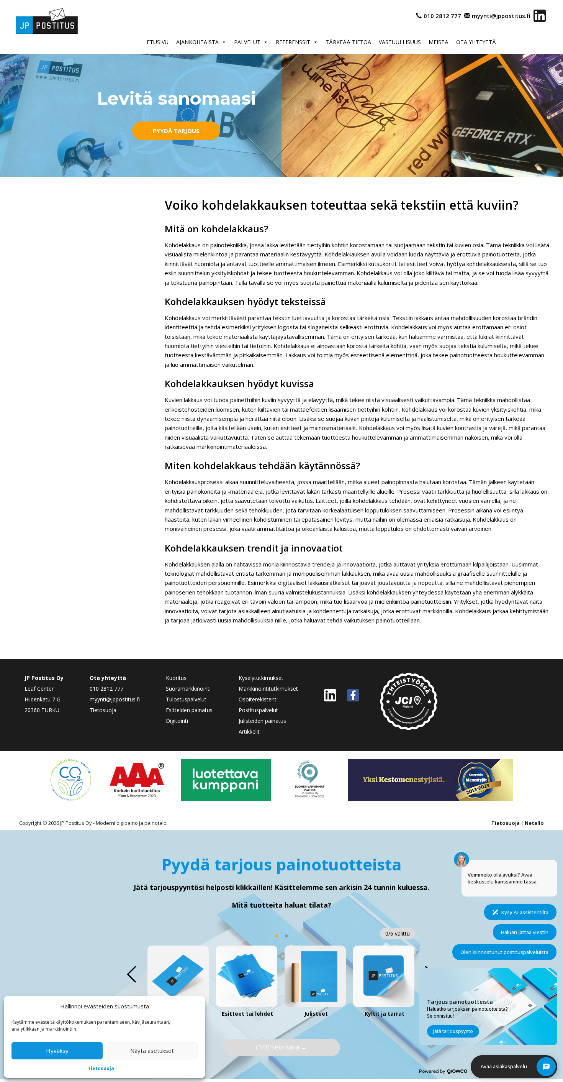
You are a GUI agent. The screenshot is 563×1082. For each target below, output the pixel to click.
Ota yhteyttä (476, 42)
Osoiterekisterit (258, 699)
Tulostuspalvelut (186, 699)
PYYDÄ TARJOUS (176, 131)
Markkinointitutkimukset (268, 688)
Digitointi (177, 720)
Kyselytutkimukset (261, 677)
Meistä (438, 42)
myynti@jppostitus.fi (501, 16)
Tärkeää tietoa (348, 42)
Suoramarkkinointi (188, 688)
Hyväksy (57, 1050)
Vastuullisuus (400, 42)
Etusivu (158, 42)
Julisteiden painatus (262, 720)
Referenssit (293, 42)
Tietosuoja (101, 1068)
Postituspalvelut (258, 710)
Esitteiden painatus (189, 710)
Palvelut (247, 42)
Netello (534, 822)
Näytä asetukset (152, 1050)
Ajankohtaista (197, 42)
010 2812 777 (442, 16)
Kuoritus (176, 677)
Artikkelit (249, 731)
